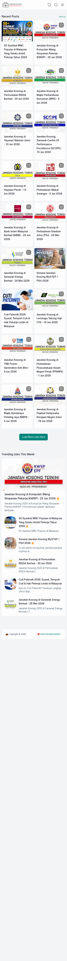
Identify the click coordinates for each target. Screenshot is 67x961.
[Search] (56, 5)
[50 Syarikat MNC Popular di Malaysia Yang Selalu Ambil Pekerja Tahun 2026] (17, 40)
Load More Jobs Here (33, 437)
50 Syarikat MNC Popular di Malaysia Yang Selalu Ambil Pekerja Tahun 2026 (40, 522)
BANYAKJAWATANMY (50, 634)
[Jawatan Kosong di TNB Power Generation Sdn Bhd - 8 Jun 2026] (17, 354)
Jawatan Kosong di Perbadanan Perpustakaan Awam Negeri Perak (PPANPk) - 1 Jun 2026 (50, 367)
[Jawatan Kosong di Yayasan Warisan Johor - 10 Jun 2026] (17, 131)
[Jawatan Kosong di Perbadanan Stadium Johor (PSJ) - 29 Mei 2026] (49, 222)
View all (62, 17)
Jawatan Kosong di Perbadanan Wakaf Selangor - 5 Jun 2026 (49, 189)
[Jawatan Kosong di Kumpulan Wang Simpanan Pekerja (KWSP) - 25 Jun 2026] (49, 40)
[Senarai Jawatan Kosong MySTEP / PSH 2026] (49, 268)
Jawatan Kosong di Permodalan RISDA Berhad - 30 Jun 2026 (16, 94)
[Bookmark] (28, 25)
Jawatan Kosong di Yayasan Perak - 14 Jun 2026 (15, 189)
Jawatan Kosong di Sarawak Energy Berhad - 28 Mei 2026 (17, 276)
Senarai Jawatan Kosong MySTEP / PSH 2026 (47, 276)
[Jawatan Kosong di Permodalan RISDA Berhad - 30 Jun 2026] (17, 86)
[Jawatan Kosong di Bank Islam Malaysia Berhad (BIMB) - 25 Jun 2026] (17, 222)
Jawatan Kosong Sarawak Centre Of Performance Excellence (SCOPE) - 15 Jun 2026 (49, 144)
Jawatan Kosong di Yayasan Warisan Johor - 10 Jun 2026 (17, 140)
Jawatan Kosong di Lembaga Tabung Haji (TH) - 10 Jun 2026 (49, 318)
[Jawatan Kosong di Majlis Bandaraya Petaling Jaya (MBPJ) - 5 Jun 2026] (17, 404)
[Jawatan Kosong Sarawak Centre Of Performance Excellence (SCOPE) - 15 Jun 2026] (49, 131)
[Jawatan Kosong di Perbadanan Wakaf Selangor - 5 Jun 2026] (49, 181)
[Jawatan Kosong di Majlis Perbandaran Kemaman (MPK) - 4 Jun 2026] (49, 86)
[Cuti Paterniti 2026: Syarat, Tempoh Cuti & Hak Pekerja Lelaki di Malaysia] (17, 309)
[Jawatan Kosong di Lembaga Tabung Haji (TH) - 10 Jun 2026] (49, 309)
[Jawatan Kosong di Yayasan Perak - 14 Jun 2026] (17, 181)
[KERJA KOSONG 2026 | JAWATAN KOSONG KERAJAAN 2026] (12, 4)
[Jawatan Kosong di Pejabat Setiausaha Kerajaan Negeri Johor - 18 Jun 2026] (49, 404)
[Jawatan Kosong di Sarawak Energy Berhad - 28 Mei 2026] (17, 268)
